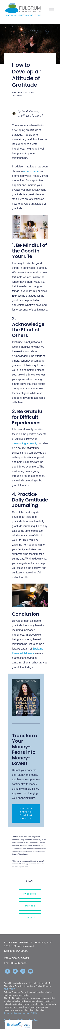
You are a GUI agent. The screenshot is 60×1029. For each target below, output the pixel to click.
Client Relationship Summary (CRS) (20, 1013)
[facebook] (7, 971)
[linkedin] (23, 971)
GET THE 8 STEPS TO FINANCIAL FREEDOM (26, 813)
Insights (17, 95)
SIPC (12, 989)
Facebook (30, 894)
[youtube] (30, 971)
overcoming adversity (24, 443)
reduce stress (31, 171)
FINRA (7, 989)
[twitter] (15, 971)
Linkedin (30, 917)
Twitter (30, 905)
